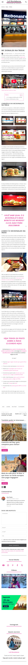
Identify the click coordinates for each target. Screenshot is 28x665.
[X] (9, 401)
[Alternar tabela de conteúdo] (20, 95)
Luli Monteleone (8, 53)
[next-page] (5, 487)
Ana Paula (9, 497)
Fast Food (14, 406)
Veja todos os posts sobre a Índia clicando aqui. (14, 341)
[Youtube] (3, 565)
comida (8, 406)
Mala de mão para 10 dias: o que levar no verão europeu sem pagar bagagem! (12, 475)
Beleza (3, 480)
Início (3, 7)
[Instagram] (8, 565)
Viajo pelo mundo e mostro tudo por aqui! (14, 658)
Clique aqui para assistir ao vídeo (8, 90)
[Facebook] (4, 401)
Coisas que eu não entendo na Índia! (6, 414)
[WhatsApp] (19, 401)
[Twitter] (22, 565)
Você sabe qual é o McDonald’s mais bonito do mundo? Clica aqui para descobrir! (14, 220)
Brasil (15, 383)
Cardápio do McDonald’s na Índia (15, 97)
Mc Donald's (21, 406)
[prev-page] (2, 487)
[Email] (24, 401)
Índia (10, 7)
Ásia (7, 7)
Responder (9, 505)
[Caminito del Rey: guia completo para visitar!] (14, 432)
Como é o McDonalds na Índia (12, 99)
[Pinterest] (14, 401)
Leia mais (5, 450)
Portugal (10, 383)
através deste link (20, 366)
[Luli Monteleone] (2, 53)
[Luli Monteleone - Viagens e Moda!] (14, 2)
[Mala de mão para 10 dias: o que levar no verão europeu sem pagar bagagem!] (14, 463)
